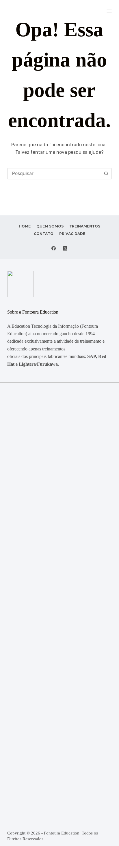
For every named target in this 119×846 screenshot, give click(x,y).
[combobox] (54, 173)
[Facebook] (53, 248)
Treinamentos (84, 226)
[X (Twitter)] (65, 248)
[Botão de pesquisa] (106, 173)
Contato (43, 234)
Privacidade (72, 234)
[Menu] (109, 11)
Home (25, 226)
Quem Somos (50, 226)
